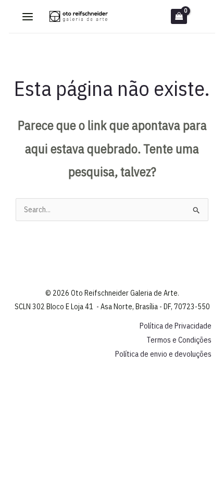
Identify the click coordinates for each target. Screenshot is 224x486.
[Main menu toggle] (27, 16)
